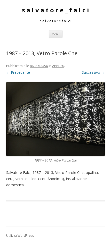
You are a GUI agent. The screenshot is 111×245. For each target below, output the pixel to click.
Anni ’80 (58, 65)
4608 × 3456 (39, 65)
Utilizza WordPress (20, 235)
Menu (56, 34)
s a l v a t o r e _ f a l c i (55, 10)
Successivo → (93, 72)
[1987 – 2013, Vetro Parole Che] (55, 119)
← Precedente (18, 72)
